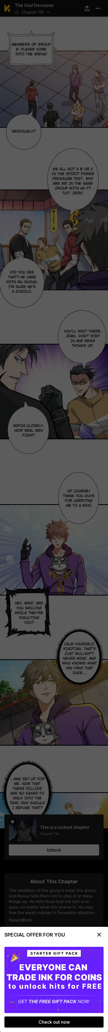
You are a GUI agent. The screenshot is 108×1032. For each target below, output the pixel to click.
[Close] (99, 934)
